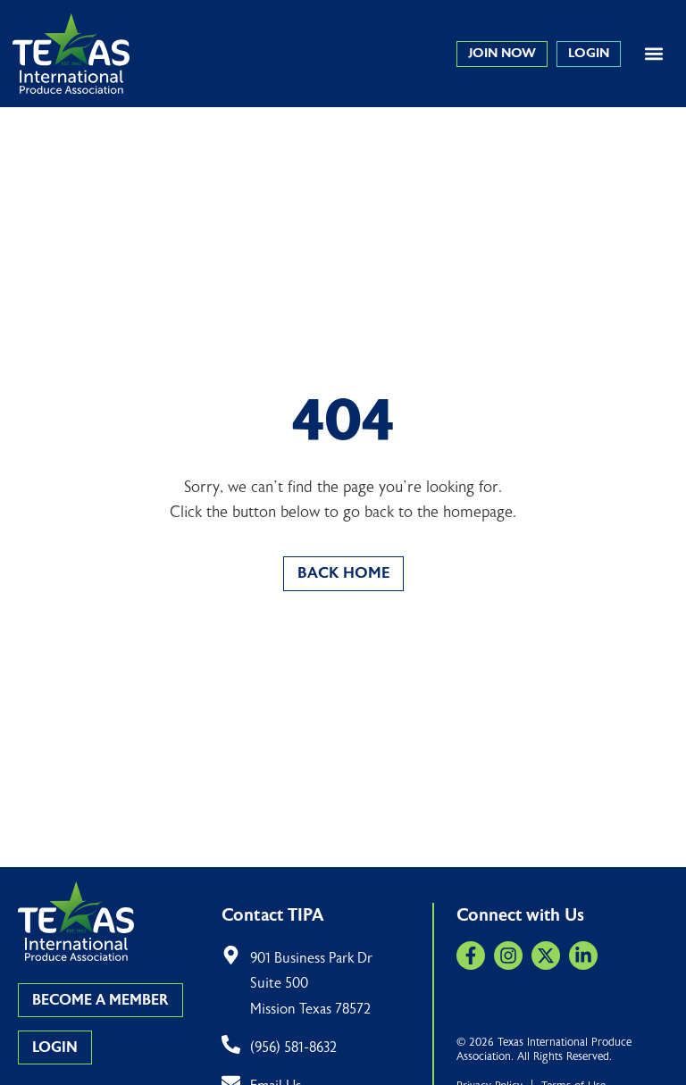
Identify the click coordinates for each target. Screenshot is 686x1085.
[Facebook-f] (470, 955)
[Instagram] (508, 955)
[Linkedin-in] (583, 955)
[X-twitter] (545, 955)
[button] (653, 54)
